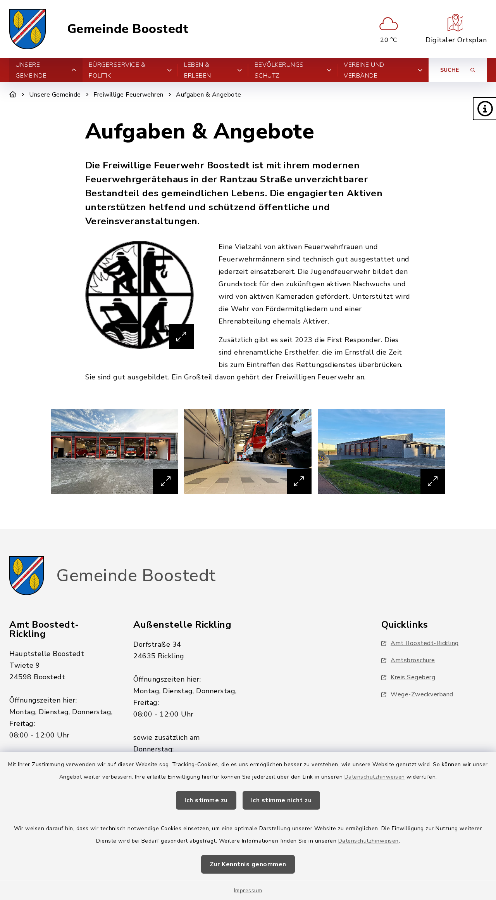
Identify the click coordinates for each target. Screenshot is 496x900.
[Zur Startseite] (13, 94)
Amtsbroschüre (413, 660)
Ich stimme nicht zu (281, 800)
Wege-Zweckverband (422, 694)
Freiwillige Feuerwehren (128, 94)
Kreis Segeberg (413, 677)
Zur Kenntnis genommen (248, 864)
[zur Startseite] (27, 29)
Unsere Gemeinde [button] (31, 70)
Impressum (248, 890)
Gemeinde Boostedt (128, 29)
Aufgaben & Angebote (208, 94)
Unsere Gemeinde (55, 94)
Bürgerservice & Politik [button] (117, 70)
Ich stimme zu (206, 800)
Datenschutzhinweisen (374, 777)
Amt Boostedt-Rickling (425, 643)
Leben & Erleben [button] (197, 70)
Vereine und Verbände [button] (364, 70)
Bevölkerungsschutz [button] (281, 70)
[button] (484, 108)
